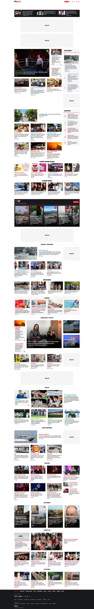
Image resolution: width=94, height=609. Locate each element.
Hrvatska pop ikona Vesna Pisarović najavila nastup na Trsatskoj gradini (37, 495)
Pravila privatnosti (26, 599)
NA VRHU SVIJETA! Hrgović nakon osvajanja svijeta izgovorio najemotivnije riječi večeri (56, 60)
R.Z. (16, 525)
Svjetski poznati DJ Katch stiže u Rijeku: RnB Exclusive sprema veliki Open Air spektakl (72, 564)
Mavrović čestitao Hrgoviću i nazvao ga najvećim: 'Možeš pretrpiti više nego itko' (54, 193)
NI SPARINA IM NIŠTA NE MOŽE (72, 84)
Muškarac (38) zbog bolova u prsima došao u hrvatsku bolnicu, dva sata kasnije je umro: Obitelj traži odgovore (21, 366)
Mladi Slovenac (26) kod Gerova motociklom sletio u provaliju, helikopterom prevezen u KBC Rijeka (21, 153)
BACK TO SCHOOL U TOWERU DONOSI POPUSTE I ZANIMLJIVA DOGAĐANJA (38, 311)
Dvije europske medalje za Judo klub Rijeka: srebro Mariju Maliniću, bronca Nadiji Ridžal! (50, 12)
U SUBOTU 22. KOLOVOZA (51, 492)
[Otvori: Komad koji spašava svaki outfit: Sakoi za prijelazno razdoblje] (72, 167)
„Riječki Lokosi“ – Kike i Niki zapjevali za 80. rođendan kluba (21, 402)
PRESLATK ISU (17, 399)
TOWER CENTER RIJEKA (69, 172)
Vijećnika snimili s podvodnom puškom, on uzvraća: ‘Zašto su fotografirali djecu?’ (70, 328)
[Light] (71, 1)
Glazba (32, 481)
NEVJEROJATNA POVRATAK (20, 70)
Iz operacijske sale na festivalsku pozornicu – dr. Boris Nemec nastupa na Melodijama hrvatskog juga (74, 492)
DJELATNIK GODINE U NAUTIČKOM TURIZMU (63, 216)
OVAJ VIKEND (50, 418)
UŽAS (15, 454)
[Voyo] (20, 596)
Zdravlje (17, 548)
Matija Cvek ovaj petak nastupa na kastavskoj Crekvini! (73, 484)
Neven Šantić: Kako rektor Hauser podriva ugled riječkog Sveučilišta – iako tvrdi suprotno (71, 520)
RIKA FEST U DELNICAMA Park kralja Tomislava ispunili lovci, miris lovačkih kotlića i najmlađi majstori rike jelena (38, 92)
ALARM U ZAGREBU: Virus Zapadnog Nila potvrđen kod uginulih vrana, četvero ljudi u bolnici (71, 13)
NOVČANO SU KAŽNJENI (44, 434)
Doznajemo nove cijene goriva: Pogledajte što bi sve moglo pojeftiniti (53, 366)
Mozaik (47, 463)
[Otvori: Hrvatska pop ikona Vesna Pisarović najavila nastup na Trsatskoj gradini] (38, 487)
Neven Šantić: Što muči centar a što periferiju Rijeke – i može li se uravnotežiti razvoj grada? (55, 521)
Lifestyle (47, 530)
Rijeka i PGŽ (33, 94)
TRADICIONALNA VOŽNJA (51, 132)
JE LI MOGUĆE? (50, 581)
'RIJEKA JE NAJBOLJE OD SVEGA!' (70, 394)
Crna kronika (17, 139)
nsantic (35, 525)
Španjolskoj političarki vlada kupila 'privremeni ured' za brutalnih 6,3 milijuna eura (72, 193)
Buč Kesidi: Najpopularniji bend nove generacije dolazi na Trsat (54, 477)
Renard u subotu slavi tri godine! (70, 541)
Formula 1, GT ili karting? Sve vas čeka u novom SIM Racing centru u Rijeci (55, 175)
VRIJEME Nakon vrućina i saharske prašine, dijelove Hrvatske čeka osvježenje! (19, 347)
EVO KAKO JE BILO (34, 270)
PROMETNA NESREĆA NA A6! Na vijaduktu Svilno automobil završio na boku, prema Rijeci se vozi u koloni (54, 457)
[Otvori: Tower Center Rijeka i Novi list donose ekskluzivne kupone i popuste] (38, 167)
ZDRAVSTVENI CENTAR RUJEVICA (49, 217)
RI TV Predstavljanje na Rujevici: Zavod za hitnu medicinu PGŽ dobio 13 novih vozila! (50, 221)
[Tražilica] (76, 1)
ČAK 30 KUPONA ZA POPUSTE (36, 172)
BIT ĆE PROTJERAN (17, 132)
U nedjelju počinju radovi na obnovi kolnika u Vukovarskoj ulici (50, 114)
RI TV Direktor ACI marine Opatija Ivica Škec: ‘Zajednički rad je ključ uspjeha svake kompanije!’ (64, 220)
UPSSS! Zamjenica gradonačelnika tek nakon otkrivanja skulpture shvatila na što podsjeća (21, 584)
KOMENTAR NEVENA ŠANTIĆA (21, 518)
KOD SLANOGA (33, 363)
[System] (72, 1)
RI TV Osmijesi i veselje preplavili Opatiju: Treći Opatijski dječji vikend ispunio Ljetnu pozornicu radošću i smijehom (22, 220)
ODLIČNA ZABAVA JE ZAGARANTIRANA (72, 561)
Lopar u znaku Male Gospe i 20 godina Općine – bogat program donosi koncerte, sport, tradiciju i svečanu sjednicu (38, 292)
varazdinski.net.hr (23, 603)
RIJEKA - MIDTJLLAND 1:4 (35, 418)
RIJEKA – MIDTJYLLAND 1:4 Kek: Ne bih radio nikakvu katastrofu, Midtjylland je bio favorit (21, 421)
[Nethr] (29, 596)
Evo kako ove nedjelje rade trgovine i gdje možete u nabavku (54, 89)
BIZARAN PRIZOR (34, 581)
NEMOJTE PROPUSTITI (73, 482)
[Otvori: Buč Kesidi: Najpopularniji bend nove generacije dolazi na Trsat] (54, 470)
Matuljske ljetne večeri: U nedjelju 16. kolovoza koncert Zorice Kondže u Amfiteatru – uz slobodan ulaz (71, 478)
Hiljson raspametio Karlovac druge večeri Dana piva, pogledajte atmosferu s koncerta (38, 193)
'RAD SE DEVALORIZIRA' (69, 339)
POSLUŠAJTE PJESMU (73, 489)
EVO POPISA (49, 87)
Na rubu (47, 569)
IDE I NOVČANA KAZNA (35, 454)
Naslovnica (16, 591)
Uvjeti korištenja (39, 599)
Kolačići (15, 599)
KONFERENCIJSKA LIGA (18, 418)
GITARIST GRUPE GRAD (68, 64)
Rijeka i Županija (47, 244)
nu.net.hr (50, 603)
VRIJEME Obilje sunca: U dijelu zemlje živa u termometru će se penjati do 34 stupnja (56, 72)
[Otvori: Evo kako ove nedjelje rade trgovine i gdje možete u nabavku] (54, 83)
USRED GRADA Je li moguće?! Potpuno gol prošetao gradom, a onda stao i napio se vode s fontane (72, 583)
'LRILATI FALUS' (17, 581)
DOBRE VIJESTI (50, 363)
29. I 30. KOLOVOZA (67, 309)
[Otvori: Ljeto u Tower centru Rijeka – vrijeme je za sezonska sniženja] (21, 167)
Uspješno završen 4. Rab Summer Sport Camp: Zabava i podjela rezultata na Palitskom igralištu (21, 292)
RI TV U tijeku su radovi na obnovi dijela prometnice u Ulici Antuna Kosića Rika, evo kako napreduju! (36, 220)
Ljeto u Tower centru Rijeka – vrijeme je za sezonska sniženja (21, 175)
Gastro (50, 566)
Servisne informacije (33, 599)
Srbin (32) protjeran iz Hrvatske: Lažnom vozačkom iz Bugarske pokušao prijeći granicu (21, 193)
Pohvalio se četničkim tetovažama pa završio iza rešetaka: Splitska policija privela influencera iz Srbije (21, 136)
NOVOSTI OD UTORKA (71, 114)
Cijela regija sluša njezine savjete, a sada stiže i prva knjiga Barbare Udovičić (38, 564)
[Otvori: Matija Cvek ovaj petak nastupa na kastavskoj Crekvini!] (65, 484)
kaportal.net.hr (33, 603)
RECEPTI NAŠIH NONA (52, 561)
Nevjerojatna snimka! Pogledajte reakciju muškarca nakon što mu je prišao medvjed (55, 583)
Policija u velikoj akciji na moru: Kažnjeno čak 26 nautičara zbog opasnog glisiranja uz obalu (50, 436)
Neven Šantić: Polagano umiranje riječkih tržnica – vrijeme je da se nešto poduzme (21, 522)
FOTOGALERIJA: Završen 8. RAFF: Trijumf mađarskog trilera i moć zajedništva (55, 292)
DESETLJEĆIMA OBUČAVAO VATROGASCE (52, 152)
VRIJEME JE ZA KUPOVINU (19, 172)
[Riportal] (17, 1)
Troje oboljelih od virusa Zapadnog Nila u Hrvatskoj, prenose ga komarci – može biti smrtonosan (21, 545)
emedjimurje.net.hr (16, 603)
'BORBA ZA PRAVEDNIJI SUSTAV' (34, 340)
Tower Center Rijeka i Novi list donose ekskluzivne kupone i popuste (37, 175)
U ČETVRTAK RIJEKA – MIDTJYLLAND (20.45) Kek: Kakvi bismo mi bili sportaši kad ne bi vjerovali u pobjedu (72, 421)
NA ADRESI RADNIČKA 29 (20, 309)
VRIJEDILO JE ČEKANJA (35, 475)
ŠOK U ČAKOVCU (17, 363)
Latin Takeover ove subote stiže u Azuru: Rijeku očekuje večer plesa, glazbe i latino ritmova (21, 564)
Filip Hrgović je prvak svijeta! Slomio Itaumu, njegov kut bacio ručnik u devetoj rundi (31, 73)
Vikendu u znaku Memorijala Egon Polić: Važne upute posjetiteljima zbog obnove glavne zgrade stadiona (55, 421)
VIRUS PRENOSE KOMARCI (72, 128)
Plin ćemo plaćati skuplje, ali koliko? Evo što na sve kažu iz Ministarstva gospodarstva (20, 90)
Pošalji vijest (44, 599)
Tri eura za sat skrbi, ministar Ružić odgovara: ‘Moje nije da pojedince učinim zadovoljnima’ (71, 343)
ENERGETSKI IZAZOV (18, 87)
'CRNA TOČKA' (49, 454)
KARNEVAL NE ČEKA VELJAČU (19, 492)
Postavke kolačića (20, 599)
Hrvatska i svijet (25, 15)
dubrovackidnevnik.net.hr (44, 603)
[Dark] (74, 1)
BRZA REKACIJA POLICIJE (35, 151)
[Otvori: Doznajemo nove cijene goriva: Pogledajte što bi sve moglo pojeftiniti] (54, 358)
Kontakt (49, 599)
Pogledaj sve (76, 202)
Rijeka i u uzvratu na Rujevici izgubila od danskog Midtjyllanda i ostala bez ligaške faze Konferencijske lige (38, 421)
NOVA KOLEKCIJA (51, 309)
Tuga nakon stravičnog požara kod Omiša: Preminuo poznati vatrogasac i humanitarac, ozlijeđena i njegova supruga (53, 155)
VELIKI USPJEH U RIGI (71, 121)
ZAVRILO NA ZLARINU (68, 325)
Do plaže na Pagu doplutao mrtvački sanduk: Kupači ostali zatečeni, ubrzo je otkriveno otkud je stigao (38, 584)
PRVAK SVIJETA (55, 56)
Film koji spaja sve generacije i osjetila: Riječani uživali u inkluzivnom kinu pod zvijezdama (37, 273)
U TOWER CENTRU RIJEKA (52, 172)
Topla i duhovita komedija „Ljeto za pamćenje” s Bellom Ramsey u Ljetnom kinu (72, 292)
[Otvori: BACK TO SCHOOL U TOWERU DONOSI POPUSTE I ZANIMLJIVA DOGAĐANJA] (38, 304)
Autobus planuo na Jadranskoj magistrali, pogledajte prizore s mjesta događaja (37, 366)
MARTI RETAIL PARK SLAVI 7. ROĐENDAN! (70, 311)
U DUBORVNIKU (67, 581)
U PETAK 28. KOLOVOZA (35, 492)
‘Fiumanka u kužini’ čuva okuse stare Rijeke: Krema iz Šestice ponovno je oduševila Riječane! (54, 564)
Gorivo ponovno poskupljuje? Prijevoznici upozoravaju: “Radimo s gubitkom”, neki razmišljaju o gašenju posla (27, 13)
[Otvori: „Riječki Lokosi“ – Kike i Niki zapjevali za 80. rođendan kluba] (21, 394)
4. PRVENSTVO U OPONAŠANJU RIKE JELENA (37, 88)
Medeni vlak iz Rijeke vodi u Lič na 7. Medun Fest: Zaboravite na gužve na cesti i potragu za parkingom (54, 136)
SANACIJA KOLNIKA (34, 216)
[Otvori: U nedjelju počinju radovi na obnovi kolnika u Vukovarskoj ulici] (25, 115)
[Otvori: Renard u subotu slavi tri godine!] (46, 541)
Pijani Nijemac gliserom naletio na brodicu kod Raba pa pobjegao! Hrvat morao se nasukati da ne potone (21, 457)
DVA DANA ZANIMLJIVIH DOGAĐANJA (38, 309)
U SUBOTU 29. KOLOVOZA (51, 475)
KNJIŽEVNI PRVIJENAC (35, 561)
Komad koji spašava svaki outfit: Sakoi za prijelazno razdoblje (71, 175)
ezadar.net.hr (37, 603)
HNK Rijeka (66, 402)
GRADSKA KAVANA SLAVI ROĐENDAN (71, 539)
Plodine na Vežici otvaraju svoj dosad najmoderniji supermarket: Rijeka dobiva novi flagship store (22, 311)
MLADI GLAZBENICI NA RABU (19, 475)
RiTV (17, 224)
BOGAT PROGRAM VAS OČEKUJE (20, 561)
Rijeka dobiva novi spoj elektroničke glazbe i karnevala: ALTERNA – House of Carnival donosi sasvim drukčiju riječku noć (21, 496)
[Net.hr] (16, 596)
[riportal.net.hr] (16, 606)
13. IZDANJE (49, 270)
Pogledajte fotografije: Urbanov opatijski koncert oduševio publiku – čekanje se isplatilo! (37, 478)
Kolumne (47, 503)
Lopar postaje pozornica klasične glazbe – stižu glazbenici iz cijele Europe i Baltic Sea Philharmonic (21, 477)
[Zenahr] (24, 596)
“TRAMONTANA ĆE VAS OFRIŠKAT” (69, 475)
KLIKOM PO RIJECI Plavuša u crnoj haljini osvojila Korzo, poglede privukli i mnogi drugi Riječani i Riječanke (73, 87)
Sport (46, 14)
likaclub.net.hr (55, 603)
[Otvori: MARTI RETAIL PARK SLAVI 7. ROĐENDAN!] (71, 304)
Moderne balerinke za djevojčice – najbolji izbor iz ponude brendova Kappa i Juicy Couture (55, 311)
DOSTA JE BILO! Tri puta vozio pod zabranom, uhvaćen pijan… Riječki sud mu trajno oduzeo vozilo (37, 457)
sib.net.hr (28, 603)
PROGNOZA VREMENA (56, 68)
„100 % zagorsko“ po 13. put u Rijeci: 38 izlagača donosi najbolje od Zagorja (54, 273)
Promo (16, 176)
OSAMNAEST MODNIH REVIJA (36, 132)
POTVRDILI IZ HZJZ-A (19, 542)
